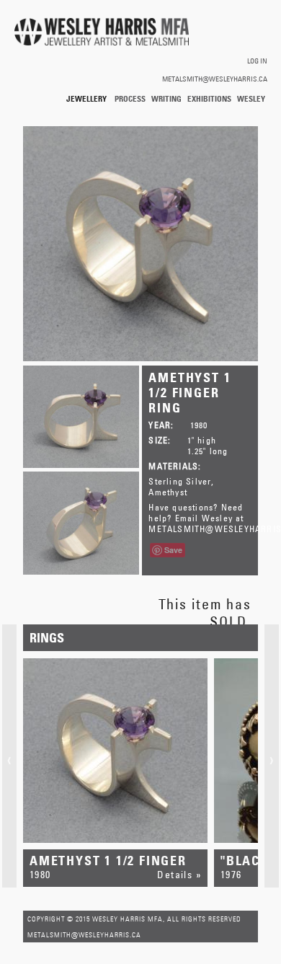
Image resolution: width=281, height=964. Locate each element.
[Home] (101, 32)
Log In (257, 60)
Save (173, 549)
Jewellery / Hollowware (87, 99)
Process (130, 98)
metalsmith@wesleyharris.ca (214, 78)
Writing (166, 98)
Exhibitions (209, 98)
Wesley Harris (251, 99)
